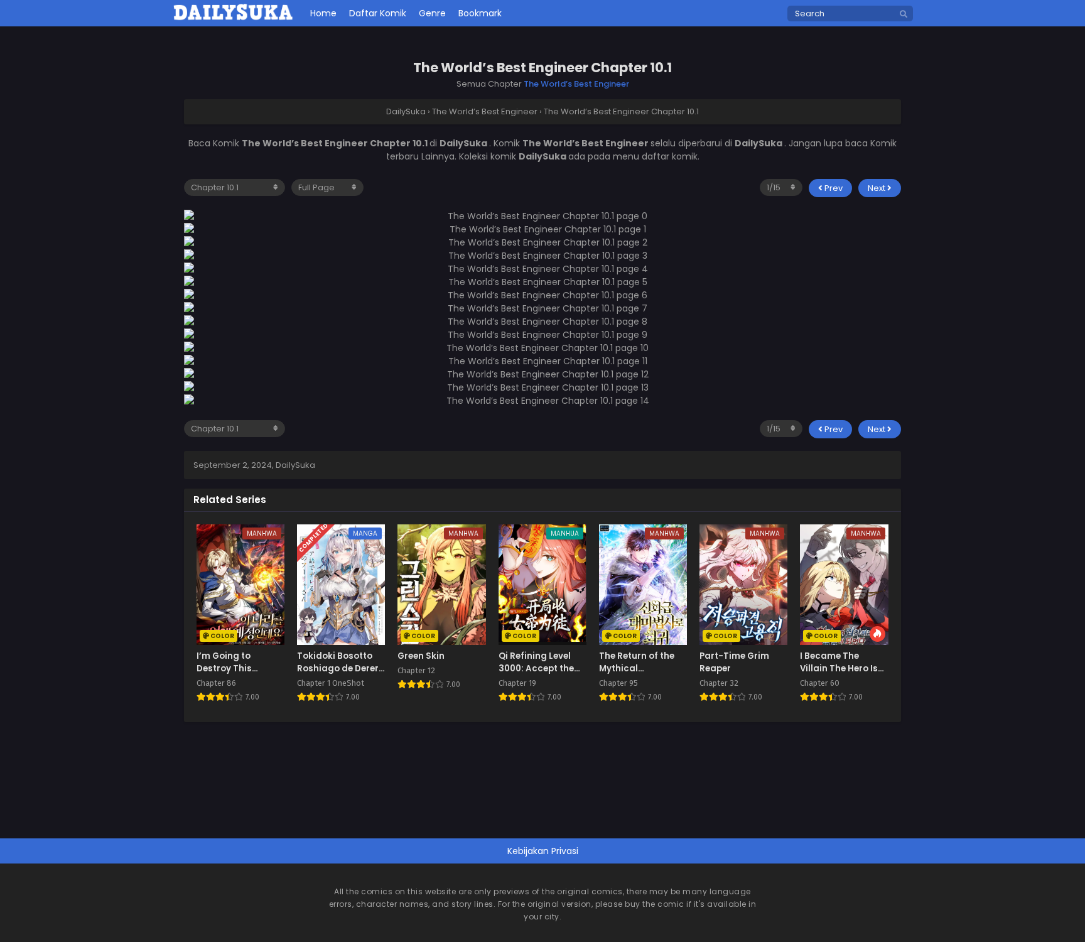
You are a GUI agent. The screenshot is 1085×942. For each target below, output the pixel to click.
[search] (903, 14)
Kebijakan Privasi (542, 851)
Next (877, 188)
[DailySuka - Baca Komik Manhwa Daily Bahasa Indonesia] (233, 18)
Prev (833, 188)
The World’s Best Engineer (576, 84)
